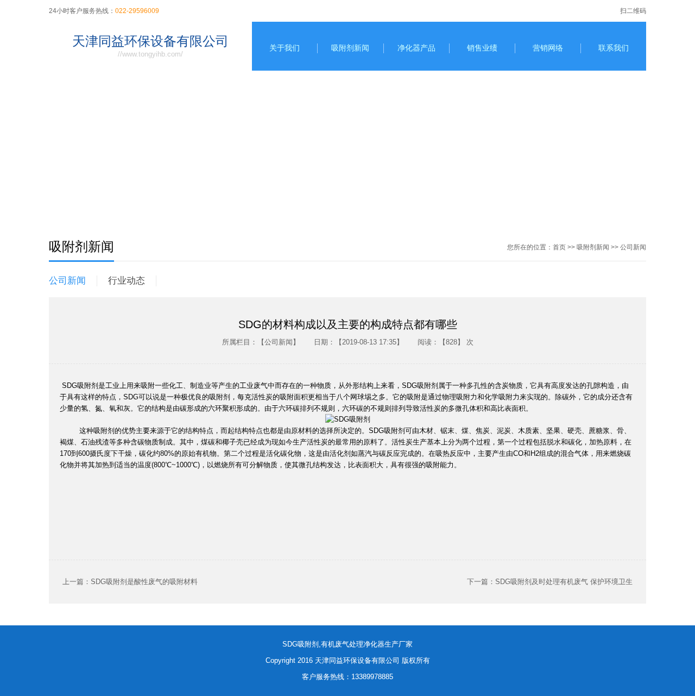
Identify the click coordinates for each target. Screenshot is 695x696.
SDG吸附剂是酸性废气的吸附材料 (144, 582)
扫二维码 (633, 11)
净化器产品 (416, 47)
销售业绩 (482, 47)
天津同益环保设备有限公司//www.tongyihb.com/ (150, 46)
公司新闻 (633, 247)
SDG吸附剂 (300, 644)
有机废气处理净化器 (352, 644)
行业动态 (126, 280)
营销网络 (548, 47)
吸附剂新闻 (350, 47)
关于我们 (284, 47)
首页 (559, 247)
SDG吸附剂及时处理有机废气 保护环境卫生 (564, 582)
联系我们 (613, 47)
